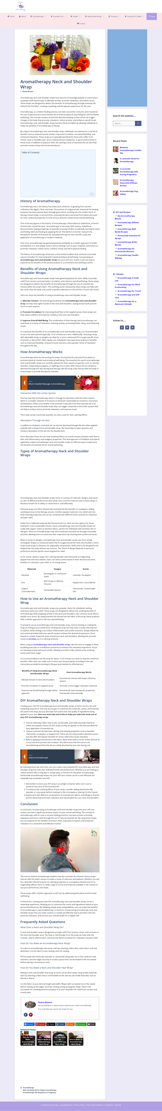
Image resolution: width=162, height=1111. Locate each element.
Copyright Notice (66, 1105)
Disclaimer (109, 1105)
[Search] (138, 123)
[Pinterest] (31, 1015)
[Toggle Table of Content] (90, 194)
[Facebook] (26, 1015)
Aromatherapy (28, 1088)
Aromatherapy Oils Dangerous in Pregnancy (39, 1092)
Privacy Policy (79, 1105)
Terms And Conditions (95, 1105)
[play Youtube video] (60, 850)
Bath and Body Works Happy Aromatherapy (39, 1090)
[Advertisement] (107, 6)
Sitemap (118, 1105)
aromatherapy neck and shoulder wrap (51, 644)
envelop (32, 639)
